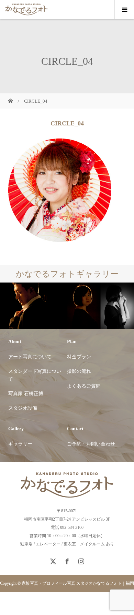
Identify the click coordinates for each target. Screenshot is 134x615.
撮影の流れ (79, 371)
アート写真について (30, 356)
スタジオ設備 (22, 408)
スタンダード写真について (34, 375)
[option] (33, 306)
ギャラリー (20, 444)
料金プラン (79, 356)
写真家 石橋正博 (25, 393)
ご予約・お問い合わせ (91, 444)
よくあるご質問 (84, 386)
